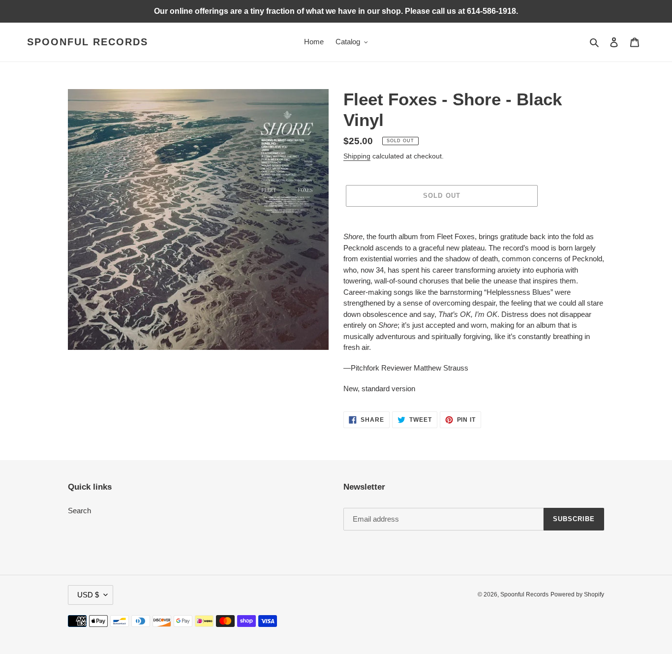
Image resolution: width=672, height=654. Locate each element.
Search (79, 510)
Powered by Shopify (577, 594)
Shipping (356, 156)
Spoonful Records (87, 41)
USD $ (88, 595)
